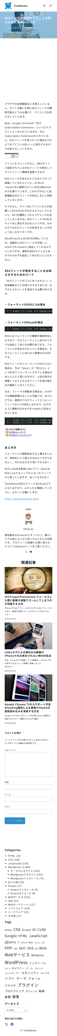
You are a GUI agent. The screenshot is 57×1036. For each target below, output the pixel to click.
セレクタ (45, 973)
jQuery (10, 941)
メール (8, 794)
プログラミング (14, 991)
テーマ (21, 978)
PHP (8, 947)
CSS (10, 859)
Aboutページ (24, 546)
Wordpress (14, 867)
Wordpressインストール (25, 878)
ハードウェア (15, 912)
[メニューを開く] (44, 6)
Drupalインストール (22, 889)
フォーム (34, 978)
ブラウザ (10, 985)
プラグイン (28, 985)
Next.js (38, 942)
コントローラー (12, 973)
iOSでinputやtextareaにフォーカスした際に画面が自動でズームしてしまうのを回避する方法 (28, 600)
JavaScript (14, 863)
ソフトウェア (15, 908)
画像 (15, 996)
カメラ (7, 968)
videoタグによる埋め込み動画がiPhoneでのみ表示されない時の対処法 (28, 653)
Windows (37, 955)
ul (36, 948)
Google (11, 935)
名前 (7, 782)
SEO (10, 901)
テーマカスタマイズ (22, 871)
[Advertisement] (28, 71)
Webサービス (16, 897)
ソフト (10, 978)
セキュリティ (30, 973)
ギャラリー (18, 968)
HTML (11, 32)
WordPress (16, 962)
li (18, 942)
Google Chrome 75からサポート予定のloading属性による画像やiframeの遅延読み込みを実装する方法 (28, 708)
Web (42, 948)
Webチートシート (18, 904)
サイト (8, 806)
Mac (30, 942)
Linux (24, 942)
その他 (12, 915)
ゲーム (29, 968)
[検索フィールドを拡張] (50, 5)
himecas (28, 529)
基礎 (8, 997)
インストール (37, 963)
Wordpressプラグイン (23, 874)
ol (43, 942)
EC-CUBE (13, 882)
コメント (10, 750)
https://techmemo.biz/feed (22, 498)
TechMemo (21, 5)
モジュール (31, 991)
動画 (42, 991)
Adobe (8, 929)
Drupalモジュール (21, 893)
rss (20, 32)
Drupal (12, 885)
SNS (30, 948)
